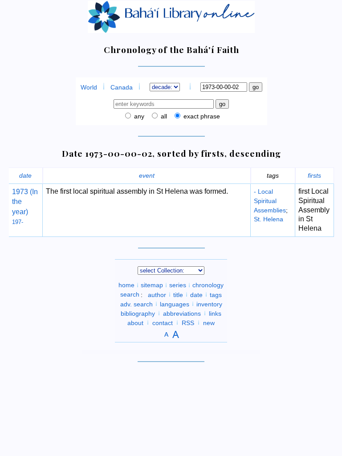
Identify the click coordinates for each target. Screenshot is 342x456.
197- (17, 222)
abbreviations (182, 313)
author (157, 294)
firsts (314, 175)
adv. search (136, 303)
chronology (208, 285)
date (25, 175)
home (126, 285)
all (163, 116)
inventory (209, 303)
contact (162, 322)
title (178, 294)
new (209, 322)
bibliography (138, 313)
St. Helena (268, 219)
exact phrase (201, 116)
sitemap (152, 285)
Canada (121, 87)
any (138, 116)
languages (174, 303)
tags (216, 294)
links (215, 313)
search (129, 294)
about (135, 322)
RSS (188, 322)
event (147, 175)
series (177, 285)
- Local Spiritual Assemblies (270, 201)
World (89, 87)
